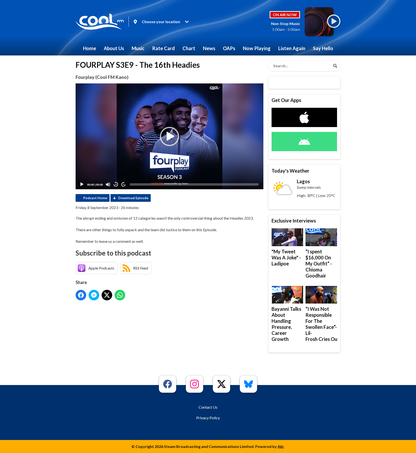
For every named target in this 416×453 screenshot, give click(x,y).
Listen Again (291, 48)
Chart (188, 48)
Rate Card (163, 48)
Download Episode (133, 198)
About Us (114, 48)
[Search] (335, 66)
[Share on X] (107, 295)
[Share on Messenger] (94, 295)
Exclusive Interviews (294, 220)
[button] (169, 136)
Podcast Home (95, 198)
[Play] (81, 184)
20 (116, 184)
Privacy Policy (208, 417)
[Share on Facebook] (81, 295)
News (209, 48)
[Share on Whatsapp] (120, 295)
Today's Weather (290, 171)
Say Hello (323, 48)
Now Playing (257, 48)
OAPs (229, 48)
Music (138, 48)
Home (89, 48)
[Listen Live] (333, 21)
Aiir (281, 446)
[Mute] (108, 184)
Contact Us (208, 407)
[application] (169, 136)
